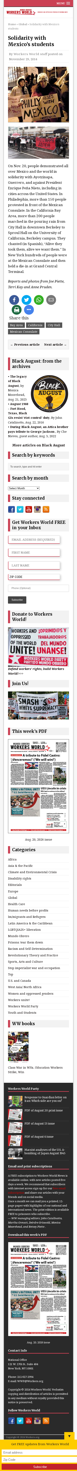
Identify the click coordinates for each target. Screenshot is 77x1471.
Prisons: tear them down (25, 942)
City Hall (54, 325)
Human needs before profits (28, 910)
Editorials (15, 885)
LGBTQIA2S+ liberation (24, 930)
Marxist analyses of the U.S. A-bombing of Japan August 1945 (44, 1151)
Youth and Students (22, 1013)
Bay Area (16, 325)
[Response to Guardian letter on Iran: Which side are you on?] (15, 1104)
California (35, 325)
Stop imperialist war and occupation (34, 968)
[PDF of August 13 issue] (15, 1131)
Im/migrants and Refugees (27, 917)
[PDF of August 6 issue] (15, 1144)
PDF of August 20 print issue (43, 1110)
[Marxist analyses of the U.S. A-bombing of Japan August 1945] (15, 1157)
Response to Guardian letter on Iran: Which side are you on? (45, 1099)
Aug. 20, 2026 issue (38, 839)
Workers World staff (30, 54)
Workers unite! (19, 1000)
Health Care (16, 904)
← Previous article (25, 344)
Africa (12, 859)
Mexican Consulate (23, 332)
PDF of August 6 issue (39, 1136)
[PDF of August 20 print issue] (15, 1117)
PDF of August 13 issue (39, 1123)
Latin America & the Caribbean (30, 923)
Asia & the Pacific (20, 866)
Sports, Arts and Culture (25, 962)
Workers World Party (23, 1006)
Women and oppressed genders (30, 993)
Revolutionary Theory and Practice (33, 955)
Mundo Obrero (18, 936)
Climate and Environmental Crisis (32, 872)
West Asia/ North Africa (24, 987)
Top (10, 974)
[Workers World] (38, 12)
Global (12, 898)
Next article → (55, 344)
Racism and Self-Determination (30, 949)
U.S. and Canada (19, 981)
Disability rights (19, 878)
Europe (13, 891)
